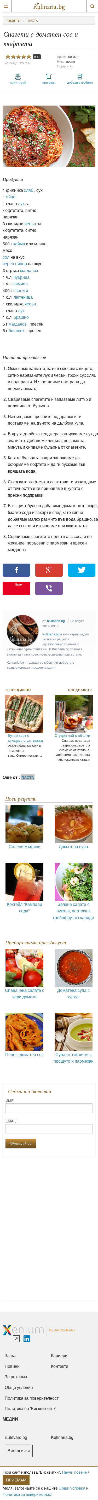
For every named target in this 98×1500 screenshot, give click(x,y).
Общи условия (72, 1488)
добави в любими (80, 82)
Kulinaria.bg (56, 620)
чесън (30, 224)
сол (6, 257)
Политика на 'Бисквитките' (30, 1408)
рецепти (13, 20)
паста (33, 20)
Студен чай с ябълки (72, 735)
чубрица (22, 277)
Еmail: (11, 1120)
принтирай (18, 82)
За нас (11, 1355)
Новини (12, 1366)
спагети (20, 290)
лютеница (23, 297)
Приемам (16, 1479)
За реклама (16, 1377)
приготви (49, 82)
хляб (28, 190)
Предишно (18, 689)
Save (18, 584)
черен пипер (15, 263)
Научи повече (74, 1472)
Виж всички (19, 1451)
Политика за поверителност (28, 1494)
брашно (21, 317)
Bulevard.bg (16, 1437)
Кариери (59, 1355)
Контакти (59, 1366)
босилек (16, 330)
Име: (10, 1100)
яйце (10, 197)
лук (21, 203)
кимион (21, 284)
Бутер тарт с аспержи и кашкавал (25, 738)
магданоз (29, 270)
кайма (19, 244)
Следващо (80, 689)
